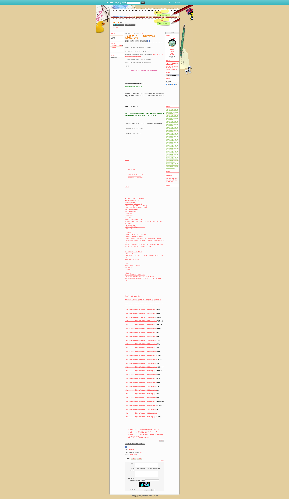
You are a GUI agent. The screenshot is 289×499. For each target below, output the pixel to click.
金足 (176, 178)
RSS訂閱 (114, 45)
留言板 (172, 51)
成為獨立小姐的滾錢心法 (171, 69)
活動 (117, 27)
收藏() (139, 458)
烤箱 (167, 180)
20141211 (116, 22)
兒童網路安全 (145, 495)
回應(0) (128, 458)
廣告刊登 (134, 495)
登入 (180, 2)
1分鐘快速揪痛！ (170, 67)
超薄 (170, 180)
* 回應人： (133, 463)
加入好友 (172, 54)
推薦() (133, 458)
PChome (176, 2)
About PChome (152, 495)
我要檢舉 (161, 440)
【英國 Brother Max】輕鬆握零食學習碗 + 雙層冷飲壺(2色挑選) (141, 309)
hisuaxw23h (131, 449)
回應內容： (132, 471)
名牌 (172, 181)
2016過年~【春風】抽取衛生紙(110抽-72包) (137, 432)
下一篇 (143, 33)
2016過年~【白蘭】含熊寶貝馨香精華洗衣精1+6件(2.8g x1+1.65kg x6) (143, 429)
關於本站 (172, 49)
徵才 (157, 495)
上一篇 (140, 33)
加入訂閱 (114, 47)
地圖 (172, 53)
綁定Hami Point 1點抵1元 (172, 66)
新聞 (170, 2)
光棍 (169, 181)
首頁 (114, 27)
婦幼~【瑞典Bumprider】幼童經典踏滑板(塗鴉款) (139, 437)
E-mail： (133, 466)
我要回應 (162, 460)
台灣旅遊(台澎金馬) (133, 454)
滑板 (170, 178)
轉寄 (140, 452)
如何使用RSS (119, 45)
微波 (173, 178)
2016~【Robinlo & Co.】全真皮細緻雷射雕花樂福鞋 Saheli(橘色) (142, 431)
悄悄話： (133, 468)
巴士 (173, 180)
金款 (167, 178)
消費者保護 (139, 495)
